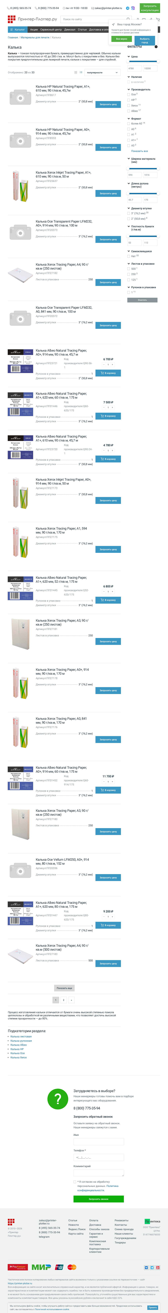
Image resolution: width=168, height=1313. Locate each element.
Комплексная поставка (97, 1243)
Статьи (82, 29)
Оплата (93, 1220)
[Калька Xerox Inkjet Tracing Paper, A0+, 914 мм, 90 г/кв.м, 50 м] (20, 494)
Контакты (121, 1224)
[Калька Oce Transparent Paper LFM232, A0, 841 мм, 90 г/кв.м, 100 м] (20, 318)
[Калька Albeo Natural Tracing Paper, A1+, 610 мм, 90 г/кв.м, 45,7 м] (20, 448)
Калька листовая (21, 1036)
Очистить (142, 300)
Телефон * (80, 1150)
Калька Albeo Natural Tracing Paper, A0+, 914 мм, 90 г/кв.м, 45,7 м (61, 352)
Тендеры (120, 1242)
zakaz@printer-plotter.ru (108, 8)
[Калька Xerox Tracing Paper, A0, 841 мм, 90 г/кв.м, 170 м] (20, 733)
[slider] (127, 61)
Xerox (136, 105)
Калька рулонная (21, 1040)
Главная (13, 37)
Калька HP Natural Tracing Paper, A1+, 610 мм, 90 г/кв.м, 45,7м (63, 88)
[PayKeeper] (18, 1267)
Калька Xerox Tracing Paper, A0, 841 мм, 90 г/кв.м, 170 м (61, 720)
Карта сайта (76, 1233)
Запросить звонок (98, 1199)
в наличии (138, 82)
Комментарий (82, 1166)
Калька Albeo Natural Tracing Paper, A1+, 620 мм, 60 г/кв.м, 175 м (61, 395)
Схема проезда (124, 1229)
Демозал (69, 29)
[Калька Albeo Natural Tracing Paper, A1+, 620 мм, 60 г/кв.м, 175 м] (20, 405)
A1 (133, 134)
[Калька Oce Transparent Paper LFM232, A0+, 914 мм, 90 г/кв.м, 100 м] (20, 232)
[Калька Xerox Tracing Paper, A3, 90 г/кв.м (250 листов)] (20, 635)
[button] (18, 29)
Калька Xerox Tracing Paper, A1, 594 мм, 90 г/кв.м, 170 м (61, 530)
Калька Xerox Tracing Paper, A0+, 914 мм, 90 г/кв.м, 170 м (62, 671)
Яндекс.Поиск (77, 1229)
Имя (76, 1134)
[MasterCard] (72, 1267)
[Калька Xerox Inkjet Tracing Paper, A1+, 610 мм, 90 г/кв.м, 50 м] (20, 186)
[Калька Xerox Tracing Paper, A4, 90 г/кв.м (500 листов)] (20, 957)
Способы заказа (99, 1229)
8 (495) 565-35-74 (20, 8)
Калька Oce (17, 1053)
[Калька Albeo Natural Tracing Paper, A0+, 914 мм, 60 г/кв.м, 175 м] (20, 779)
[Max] (133, 8)
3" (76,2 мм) (139, 213)
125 (134, 279)
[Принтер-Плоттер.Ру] (32, 19)
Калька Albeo (18, 1044)
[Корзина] (158, 20)
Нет (135, 256)
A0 (133, 129)
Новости (73, 1224)
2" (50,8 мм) (139, 218)
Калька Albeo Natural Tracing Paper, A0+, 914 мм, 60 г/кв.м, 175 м (61, 769)
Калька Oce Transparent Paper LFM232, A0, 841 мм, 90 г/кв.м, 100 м (64, 309)
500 (134, 268)
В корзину (110, 373)
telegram (44, 1236)
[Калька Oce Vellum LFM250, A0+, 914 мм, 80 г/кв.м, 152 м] (20, 871)
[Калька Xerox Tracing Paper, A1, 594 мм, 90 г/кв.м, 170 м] (20, 542)
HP (133, 100)
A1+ (134, 140)
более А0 (138, 123)
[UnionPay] (59, 1267)
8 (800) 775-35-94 (48, 8)
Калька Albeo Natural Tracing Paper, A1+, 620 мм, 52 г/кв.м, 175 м (61, 579)
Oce (134, 94)
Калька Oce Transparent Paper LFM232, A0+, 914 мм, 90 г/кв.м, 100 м (64, 223)
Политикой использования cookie (52, 1309)
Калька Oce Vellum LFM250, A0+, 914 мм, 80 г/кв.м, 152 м (62, 861)
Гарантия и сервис (96, 1235)
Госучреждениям (125, 1238)
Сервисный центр (51, 29)
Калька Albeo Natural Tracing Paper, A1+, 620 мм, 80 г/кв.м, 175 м (61, 905)
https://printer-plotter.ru (20, 1283)
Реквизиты (121, 1220)
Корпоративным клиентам (99, 1250)
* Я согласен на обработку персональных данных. (97, 1186)
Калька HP (17, 1049)
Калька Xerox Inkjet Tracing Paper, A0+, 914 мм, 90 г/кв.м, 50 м (63, 481)
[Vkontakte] (146, 1267)
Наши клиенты (124, 1233)
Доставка (95, 1224)
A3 (133, 145)
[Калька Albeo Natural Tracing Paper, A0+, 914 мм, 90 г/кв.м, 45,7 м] (20, 362)
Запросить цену (108, 104)
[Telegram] (127, 8)
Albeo (136, 111)
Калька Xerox (18, 1057)
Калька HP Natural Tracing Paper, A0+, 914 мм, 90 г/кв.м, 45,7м (63, 131)
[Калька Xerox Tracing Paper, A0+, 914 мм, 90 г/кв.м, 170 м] (20, 684)
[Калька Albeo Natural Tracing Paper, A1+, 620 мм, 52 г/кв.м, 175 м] (20, 589)
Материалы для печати (35, 37)
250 (134, 274)
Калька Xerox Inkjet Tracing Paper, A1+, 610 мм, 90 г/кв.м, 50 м (63, 174)
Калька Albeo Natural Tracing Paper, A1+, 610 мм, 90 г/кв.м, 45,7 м (61, 438)
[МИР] (41, 1267)
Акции (34, 29)
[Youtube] (158, 1267)
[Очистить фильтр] (156, 46)
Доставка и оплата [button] (101, 29)
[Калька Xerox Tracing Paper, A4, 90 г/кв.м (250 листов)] (20, 276)
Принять (153, 1307)
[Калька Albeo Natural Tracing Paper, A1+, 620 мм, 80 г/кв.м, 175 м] (20, 914)
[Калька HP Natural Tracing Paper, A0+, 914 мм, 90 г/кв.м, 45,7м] (20, 140)
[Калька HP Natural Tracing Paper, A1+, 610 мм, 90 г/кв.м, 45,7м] (20, 98)
